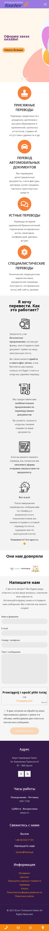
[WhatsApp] (30, 927)
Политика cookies (24, 896)
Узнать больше (13, 50)
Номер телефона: (10, 640)
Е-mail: (4, 628)
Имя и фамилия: (10, 616)
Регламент (24, 873)
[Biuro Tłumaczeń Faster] (16, 4)
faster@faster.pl (24, 852)
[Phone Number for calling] (6, 927)
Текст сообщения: (11, 651)
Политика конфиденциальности (24, 892)
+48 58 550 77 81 (24, 839)
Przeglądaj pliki (24, 700)
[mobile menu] (45, 4)
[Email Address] (18, 927)
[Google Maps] (43, 927)
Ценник (24, 877)
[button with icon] (21, 774)
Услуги (24, 888)
